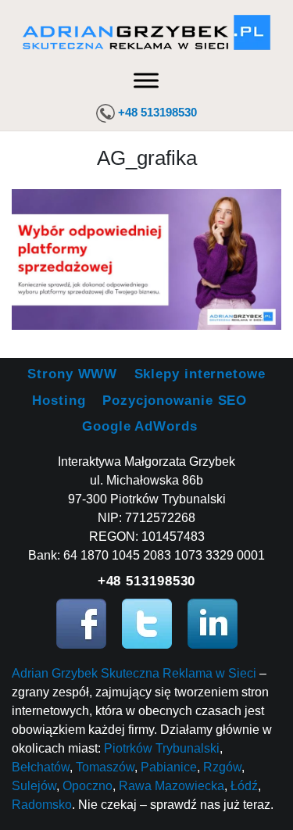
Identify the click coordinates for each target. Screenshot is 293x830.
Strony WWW (72, 374)
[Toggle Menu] (146, 80)
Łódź (244, 785)
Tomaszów (105, 767)
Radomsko (42, 804)
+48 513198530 (157, 112)
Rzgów (222, 767)
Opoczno (88, 785)
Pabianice (169, 767)
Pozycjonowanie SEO (174, 400)
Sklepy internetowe (200, 374)
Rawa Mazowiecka (171, 785)
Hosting (58, 400)
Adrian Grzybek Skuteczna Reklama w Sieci (134, 673)
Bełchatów (41, 767)
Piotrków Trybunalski (162, 748)
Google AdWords (140, 426)
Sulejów (34, 785)
